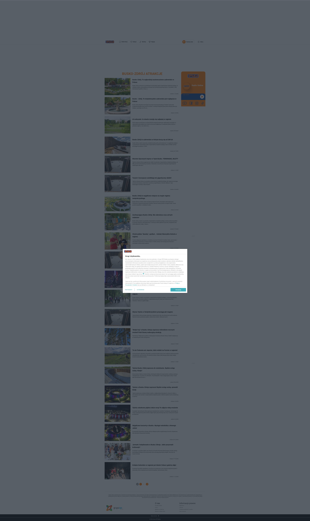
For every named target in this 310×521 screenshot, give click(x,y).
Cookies (135, 285)
